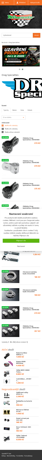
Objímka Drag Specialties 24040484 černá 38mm (31, 185)
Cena (22, 110)
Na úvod (4, 42)
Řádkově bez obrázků (12, 132)
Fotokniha (19, 456)
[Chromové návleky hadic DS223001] (10, 294)
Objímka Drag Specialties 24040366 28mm (31, 310)
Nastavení (21, 246)
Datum (30, 110)
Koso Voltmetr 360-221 (23, 428)
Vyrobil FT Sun (6, 453)
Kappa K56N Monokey (20, 362)
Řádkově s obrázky (11, 129)
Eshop (4, 456)
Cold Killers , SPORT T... (23, 380)
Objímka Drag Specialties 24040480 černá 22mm (31, 140)
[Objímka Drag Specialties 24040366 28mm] (10, 312)
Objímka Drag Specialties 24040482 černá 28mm (31, 208)
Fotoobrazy (28, 456)
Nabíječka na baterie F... (24, 402)
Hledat (36, 35)
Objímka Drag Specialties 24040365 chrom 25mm (31, 163)
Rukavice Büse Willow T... (21, 354)
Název (14, 110)
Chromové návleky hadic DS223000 (30, 273)
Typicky (6, 110)
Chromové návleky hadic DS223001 (30, 291)
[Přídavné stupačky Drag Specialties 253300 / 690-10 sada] (10, 256)
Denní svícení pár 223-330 (22, 419)
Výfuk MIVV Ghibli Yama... (22, 371)
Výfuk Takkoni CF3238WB (21, 436)
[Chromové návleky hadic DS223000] (10, 276)
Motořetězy (11, 456)
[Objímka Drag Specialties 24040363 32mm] (10, 330)
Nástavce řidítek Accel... (22, 411)
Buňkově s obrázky (11, 125)
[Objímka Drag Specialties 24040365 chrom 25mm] (10, 168)
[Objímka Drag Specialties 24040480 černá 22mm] (10, 145)
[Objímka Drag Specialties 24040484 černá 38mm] (10, 190)
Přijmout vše (21, 240)
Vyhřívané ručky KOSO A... (22, 393)
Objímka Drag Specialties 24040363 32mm (31, 328)
